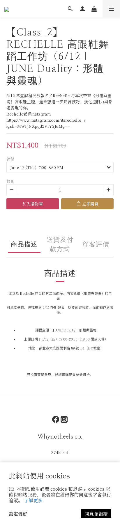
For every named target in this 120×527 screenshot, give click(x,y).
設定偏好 (18, 513)
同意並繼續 (96, 513)
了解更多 (33, 500)
